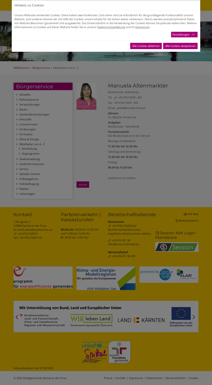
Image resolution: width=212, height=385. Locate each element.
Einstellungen (181, 34)
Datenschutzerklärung (111, 27)
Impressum (142, 27)
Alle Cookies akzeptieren (180, 46)
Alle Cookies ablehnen (146, 46)
